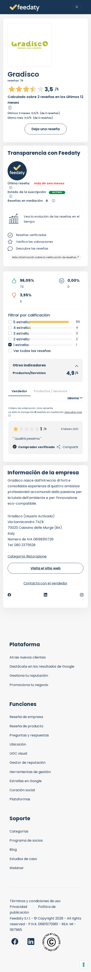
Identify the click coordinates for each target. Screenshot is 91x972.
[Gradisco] (29, 45)
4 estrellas (22, 327)
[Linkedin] (45, 594)
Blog (13, 849)
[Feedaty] (24, 7)
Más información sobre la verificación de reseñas (44, 257)
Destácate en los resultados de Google (42, 666)
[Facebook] (9, 594)
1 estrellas (21, 344)
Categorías (19, 831)
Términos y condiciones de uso (35, 901)
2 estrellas (22, 339)
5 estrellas (22, 322)
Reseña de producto (26, 726)
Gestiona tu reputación (29, 675)
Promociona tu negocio (29, 684)
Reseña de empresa (26, 716)
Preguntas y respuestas (29, 735)
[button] (45, 219)
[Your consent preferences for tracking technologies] (84, 965)
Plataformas (20, 799)
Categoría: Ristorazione (27, 556)
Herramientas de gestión (30, 771)
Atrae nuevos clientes (28, 657)
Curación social (22, 790)
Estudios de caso (23, 858)
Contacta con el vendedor (45, 583)
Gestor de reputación (28, 762)
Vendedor (19, 391)
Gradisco (23, 74)
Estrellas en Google (26, 781)
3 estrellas (22, 333)
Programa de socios (26, 840)
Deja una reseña (46, 129)
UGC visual (18, 753)
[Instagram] (81, 594)
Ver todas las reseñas (32, 350)
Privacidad (18, 906)
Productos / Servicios (50, 391)
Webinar (17, 868)
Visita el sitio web (45, 568)
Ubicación (18, 744)
